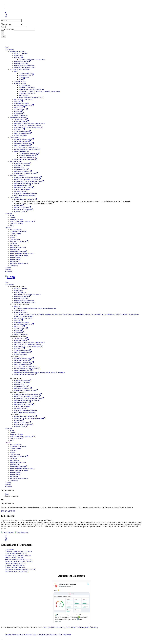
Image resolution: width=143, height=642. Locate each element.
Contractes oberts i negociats (24, 199)
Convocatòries (24, 77)
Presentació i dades (16, 219)
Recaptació (14, 261)
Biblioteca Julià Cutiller (27, 93)
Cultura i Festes (15, 233)
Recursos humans (16, 161)
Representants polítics (17, 51)
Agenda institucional (21, 131)
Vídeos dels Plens (25, 75)
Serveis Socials (15, 259)
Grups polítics (19, 57)
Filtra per (4, 25)
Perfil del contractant (21, 141)
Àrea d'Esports (15, 567)
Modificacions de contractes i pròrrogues (28, 418)
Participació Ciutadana (18, 241)
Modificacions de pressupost (24, 159)
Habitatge (13, 243)
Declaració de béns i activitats (24, 67)
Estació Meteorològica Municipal (22, 221)
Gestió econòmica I (16, 137)
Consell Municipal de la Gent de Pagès (28, 181)
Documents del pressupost (28, 153)
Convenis (17, 111)
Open (3, 36)
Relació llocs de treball (22, 165)
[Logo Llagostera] (7, 532)
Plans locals (18, 107)
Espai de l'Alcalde (20, 53)
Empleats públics (20, 169)
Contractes (18, 205)
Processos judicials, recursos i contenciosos (29, 123)
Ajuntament (9, 49)
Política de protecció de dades (87, 627)
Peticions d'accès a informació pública (27, 125)
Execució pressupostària (27, 155)
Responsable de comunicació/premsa (27, 127)
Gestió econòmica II (17, 197)
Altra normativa (20, 109)
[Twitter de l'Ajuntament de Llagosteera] (6, 14)
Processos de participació (23, 187)
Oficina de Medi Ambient (18, 559)
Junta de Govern (20, 81)
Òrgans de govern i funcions (24, 65)
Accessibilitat (70, 627)
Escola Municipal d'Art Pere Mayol (31, 89)
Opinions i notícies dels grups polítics (32, 59)
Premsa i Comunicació (18, 247)
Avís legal (46, 627)
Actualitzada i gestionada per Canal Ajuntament (54, 634)
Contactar (8, 271)
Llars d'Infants (15, 239)
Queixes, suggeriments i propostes (26, 179)
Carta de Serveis (20, 83)
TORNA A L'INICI (8, 511)
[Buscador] (2, 34)
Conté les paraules (7, 29)
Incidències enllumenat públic (20, 569)
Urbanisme (18, 113)
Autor (3, 27)
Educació (13, 235)
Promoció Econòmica (17, 251)
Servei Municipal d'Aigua (19, 255)
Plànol (12, 225)
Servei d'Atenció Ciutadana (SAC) (31, 97)
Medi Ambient (24, 95)
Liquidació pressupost (27, 157)
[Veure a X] (88, 584)
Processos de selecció (22, 171)
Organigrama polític (21, 63)
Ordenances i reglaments (23, 105)
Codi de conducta (20, 121)
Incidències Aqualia (16, 571)
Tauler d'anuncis (20, 119)
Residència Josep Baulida (19, 263)
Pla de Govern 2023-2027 (23, 99)
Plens (16, 71)
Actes (21, 79)
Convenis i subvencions (23, 209)
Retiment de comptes (21, 103)
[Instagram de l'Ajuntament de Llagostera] (6, 16)
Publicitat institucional (22, 133)
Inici (6, 47)
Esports (12, 237)
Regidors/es (18, 55)
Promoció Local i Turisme (19, 561)
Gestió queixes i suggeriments (24, 195)
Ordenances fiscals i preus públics (26, 149)
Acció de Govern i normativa (20, 69)
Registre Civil (14, 565)
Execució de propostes (22, 189)
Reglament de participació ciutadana (27, 177)
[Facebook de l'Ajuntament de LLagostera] (5, 12)
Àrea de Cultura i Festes (18, 551)
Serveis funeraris (16, 257)
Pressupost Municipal (21, 151)
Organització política (21, 61)
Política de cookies (57, 627)
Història (12, 217)
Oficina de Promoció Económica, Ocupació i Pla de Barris (39, 91)
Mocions (17, 101)
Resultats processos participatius (25, 193)
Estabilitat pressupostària (23, 139)
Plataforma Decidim (21, 185)
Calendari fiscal (20, 211)
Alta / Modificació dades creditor (25, 147)
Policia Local (14, 249)
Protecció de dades (20, 115)
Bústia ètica (18, 129)
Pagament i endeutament (23, 143)
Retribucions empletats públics (25, 173)
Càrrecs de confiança (21, 163)
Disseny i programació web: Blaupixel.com (20, 634)
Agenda (8, 267)
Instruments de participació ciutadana (27, 183)
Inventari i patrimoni (21, 207)
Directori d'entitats (20, 191)
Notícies (8, 269)
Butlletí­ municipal (20, 135)
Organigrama (19, 167)
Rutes (12, 215)
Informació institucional (18, 117)
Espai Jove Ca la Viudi (27, 87)
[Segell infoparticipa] (21, 532)
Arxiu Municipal (24, 85)
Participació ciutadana (17, 175)
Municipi (8, 213)
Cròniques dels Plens (26, 73)
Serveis (8, 227)
